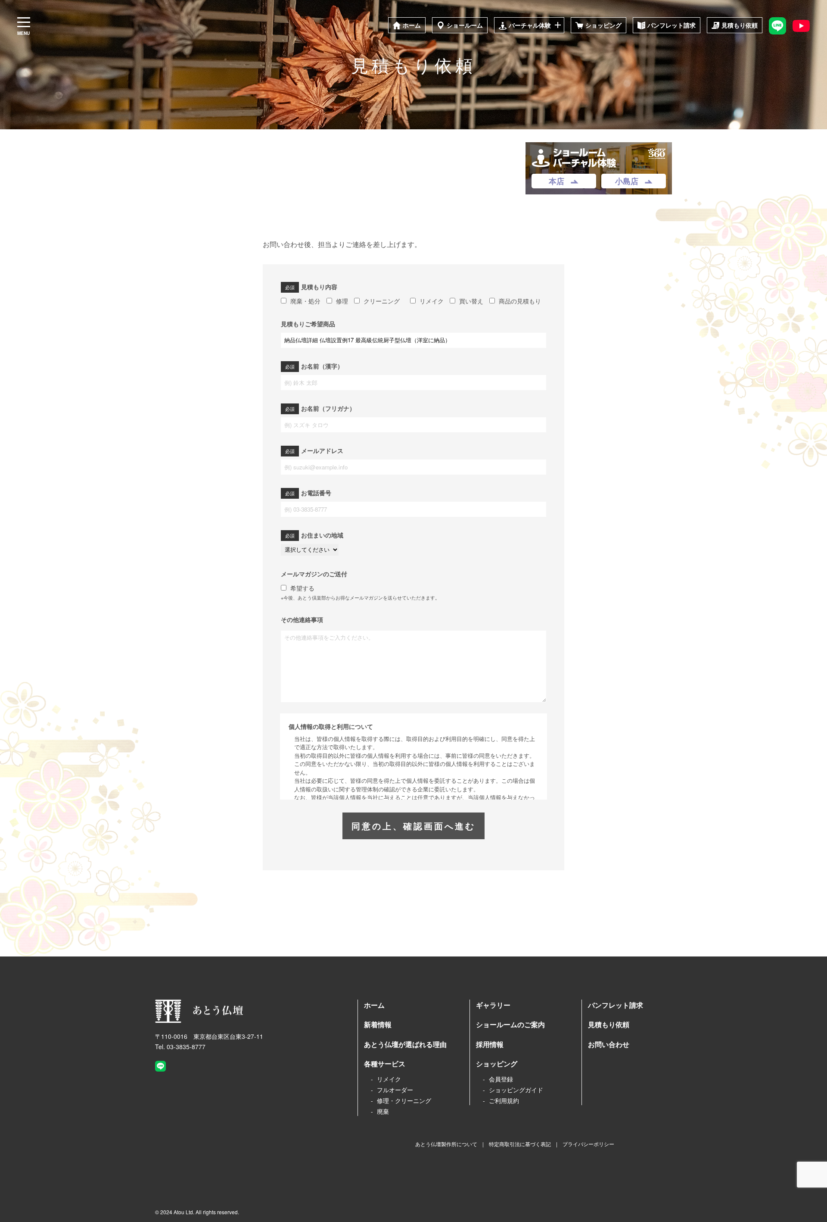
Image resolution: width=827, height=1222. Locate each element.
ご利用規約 (504, 1100)
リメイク (389, 1079)
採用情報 (490, 1044)
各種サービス (384, 1064)
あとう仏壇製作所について (446, 1143)
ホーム (374, 1005)
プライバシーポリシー (588, 1143)
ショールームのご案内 (510, 1024)
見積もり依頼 (608, 1024)
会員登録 (501, 1079)
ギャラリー (493, 1005)
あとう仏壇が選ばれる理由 (405, 1044)
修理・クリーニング (404, 1100)
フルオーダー (395, 1089)
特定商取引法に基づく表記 (520, 1143)
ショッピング (496, 1064)
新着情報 (378, 1024)
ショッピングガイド (516, 1089)
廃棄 (383, 1111)
